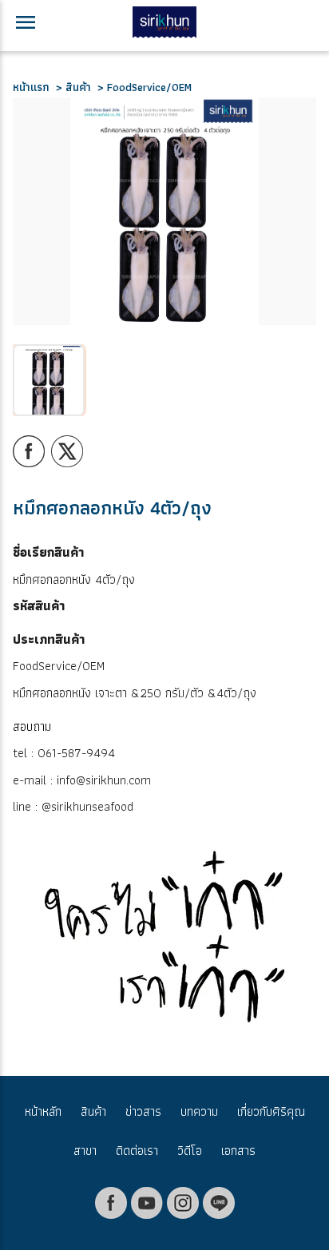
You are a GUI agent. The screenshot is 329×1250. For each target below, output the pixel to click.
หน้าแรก (34, 87)
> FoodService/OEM (141, 87)
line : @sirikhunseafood (73, 806)
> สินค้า (73, 87)
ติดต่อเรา (137, 1151)
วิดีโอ (189, 1151)
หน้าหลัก (43, 1111)
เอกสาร (238, 1151)
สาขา (85, 1151)
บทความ (199, 1111)
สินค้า (93, 1111)
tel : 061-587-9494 (64, 753)
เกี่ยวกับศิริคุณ (271, 1111)
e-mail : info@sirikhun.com (82, 780)
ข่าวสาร (143, 1111)
